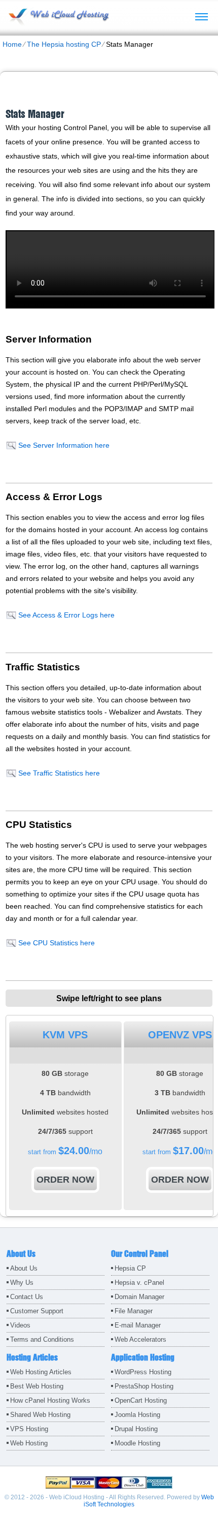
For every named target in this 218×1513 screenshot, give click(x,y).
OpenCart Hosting (141, 1400)
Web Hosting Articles (40, 1372)
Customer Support (36, 1311)
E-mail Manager (138, 1325)
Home (12, 44)
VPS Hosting (29, 1429)
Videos (20, 1325)
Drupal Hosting (136, 1429)
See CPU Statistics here (56, 943)
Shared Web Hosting (40, 1414)
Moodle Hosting (137, 1443)
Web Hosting (29, 1443)
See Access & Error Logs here (66, 615)
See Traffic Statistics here (59, 773)
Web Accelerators (140, 1339)
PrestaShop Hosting (144, 1386)
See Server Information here (64, 445)
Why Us (21, 1282)
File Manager (134, 1311)
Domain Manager (139, 1297)
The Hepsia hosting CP (64, 44)
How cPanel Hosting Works (50, 1400)
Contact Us (26, 1297)
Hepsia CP (130, 1268)
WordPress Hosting (143, 1372)
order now (65, 1180)
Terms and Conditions (42, 1339)
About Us (24, 1268)
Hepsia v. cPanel (139, 1282)
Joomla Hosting (137, 1414)
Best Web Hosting (36, 1386)
